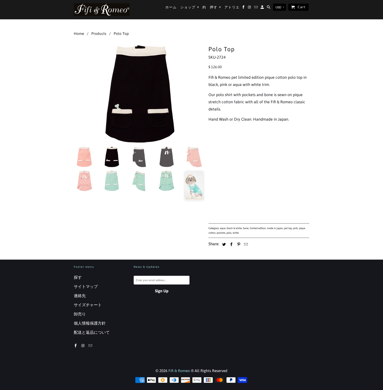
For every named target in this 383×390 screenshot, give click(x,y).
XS (213, 153)
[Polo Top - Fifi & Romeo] (139, 94)
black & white (234, 228)
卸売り (80, 314)
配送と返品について (92, 332)
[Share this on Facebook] (231, 244)
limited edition (258, 228)
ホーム (171, 7)
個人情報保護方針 (90, 323)
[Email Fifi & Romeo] (91, 346)
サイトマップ (86, 286)
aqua (222, 228)
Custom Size (276, 153)
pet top (288, 228)
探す (78, 277)
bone (246, 228)
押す (215, 7)
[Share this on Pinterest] (238, 244)
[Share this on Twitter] (223, 244)
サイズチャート (88, 304)
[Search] (269, 8)
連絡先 (80, 295)
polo (228, 232)
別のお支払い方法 (284, 207)
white (236, 232)
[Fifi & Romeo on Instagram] (83, 346)
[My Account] (263, 8)
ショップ (189, 7)
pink (295, 228)
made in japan (275, 228)
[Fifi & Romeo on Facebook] (76, 346)
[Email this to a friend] (245, 244)
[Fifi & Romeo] (102, 9)
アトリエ (232, 7)
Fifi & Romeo (179, 370)
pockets (221, 232)
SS (224, 153)
